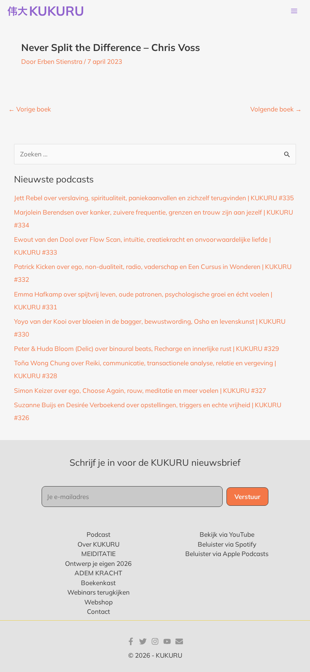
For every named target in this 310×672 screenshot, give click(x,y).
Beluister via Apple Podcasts (226, 554)
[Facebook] (131, 641)
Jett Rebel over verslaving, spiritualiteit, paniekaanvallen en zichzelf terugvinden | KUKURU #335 (154, 198)
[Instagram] (155, 641)
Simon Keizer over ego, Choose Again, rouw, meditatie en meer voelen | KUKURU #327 (140, 390)
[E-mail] (179, 641)
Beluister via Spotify (227, 544)
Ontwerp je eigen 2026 (98, 563)
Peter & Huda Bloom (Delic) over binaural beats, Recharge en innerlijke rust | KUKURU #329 (146, 348)
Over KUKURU (98, 544)
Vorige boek (29, 109)
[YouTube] (167, 641)
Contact (98, 611)
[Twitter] (143, 641)
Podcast (98, 534)
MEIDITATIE (98, 554)
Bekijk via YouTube (227, 534)
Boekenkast (98, 583)
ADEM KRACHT (98, 573)
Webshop (98, 602)
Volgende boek (276, 109)
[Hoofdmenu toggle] (294, 11)
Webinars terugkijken (98, 592)
